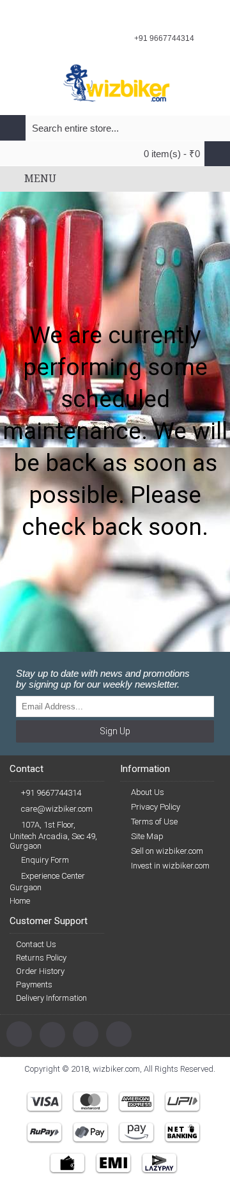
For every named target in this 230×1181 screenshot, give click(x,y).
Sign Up (115, 731)
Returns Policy (41, 957)
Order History (40, 971)
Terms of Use (154, 821)
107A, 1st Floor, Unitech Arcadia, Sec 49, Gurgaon (53, 835)
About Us (147, 792)
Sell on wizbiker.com (167, 851)
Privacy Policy (155, 807)
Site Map (147, 836)
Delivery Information (51, 998)
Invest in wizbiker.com (170, 865)
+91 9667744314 (51, 793)
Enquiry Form (45, 860)
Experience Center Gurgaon (47, 881)
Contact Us (36, 944)
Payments (34, 984)
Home (20, 901)
